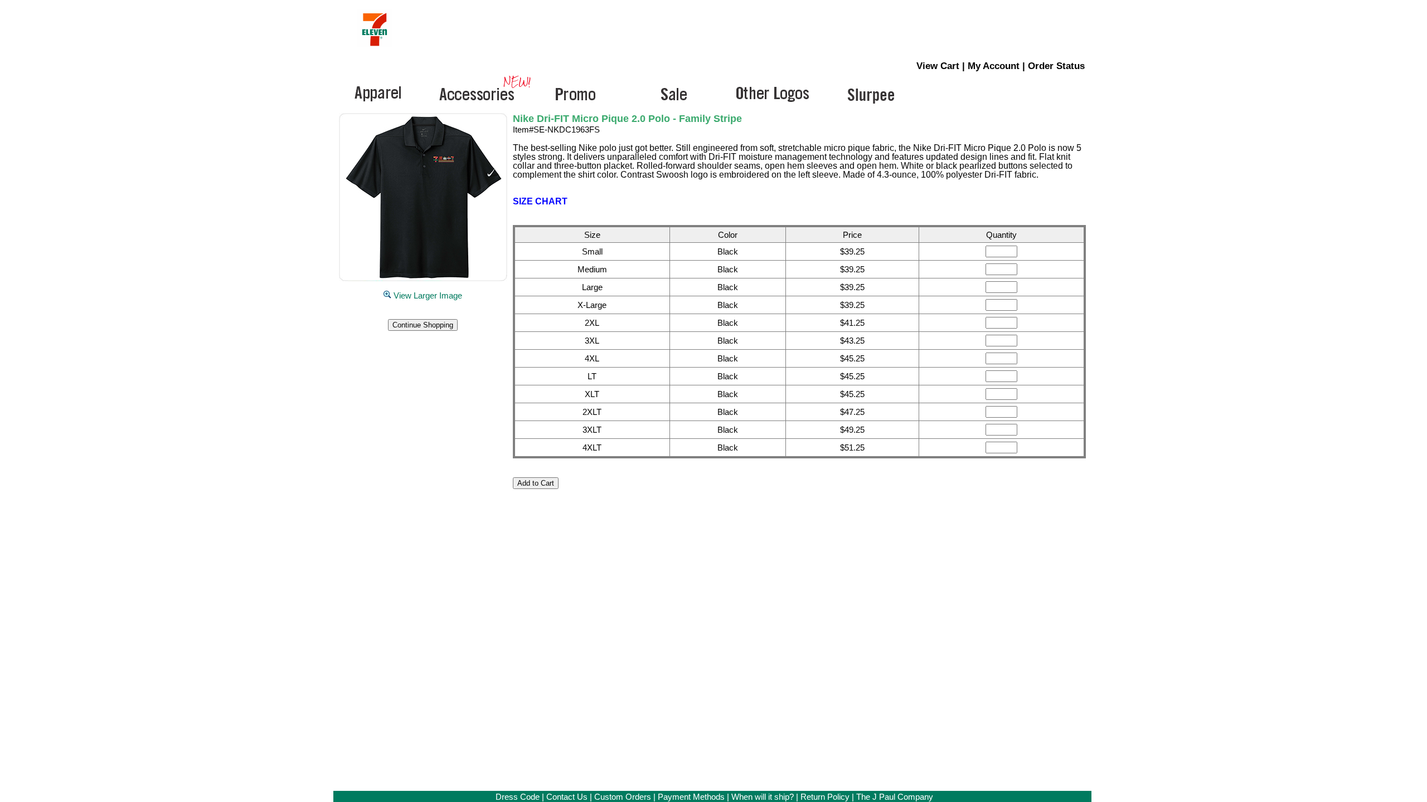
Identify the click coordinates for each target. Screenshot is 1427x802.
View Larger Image (426, 295)
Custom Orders (622, 796)
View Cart (937, 66)
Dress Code (518, 796)
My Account (994, 66)
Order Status (1056, 66)
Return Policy (825, 796)
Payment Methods (691, 796)
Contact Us (567, 796)
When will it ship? (762, 796)
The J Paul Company (894, 796)
